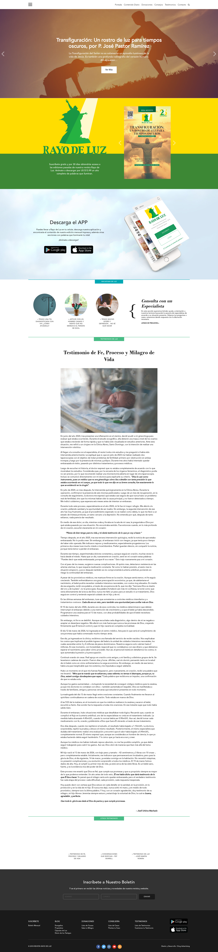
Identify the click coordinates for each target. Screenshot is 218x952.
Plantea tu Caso (114, 928)
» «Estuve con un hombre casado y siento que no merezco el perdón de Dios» (76, 323)
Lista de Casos (113, 925)
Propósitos (59, 928)
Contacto (182, 5)
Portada (118, 5)
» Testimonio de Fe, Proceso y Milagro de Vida (77, 856)
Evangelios (59, 925)
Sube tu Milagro (88, 928)
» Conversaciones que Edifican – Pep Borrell (109, 856)
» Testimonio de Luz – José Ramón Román (141, 856)
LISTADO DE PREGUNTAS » (150, 323)
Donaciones (147, 5)
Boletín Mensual (34, 925)
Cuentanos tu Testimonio (144, 928)
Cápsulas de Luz (61, 930)
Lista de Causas (87, 925)
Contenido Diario (132, 5)
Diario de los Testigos (63, 933)
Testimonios (170, 5)
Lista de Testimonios (142, 925)
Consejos (158, 5)
